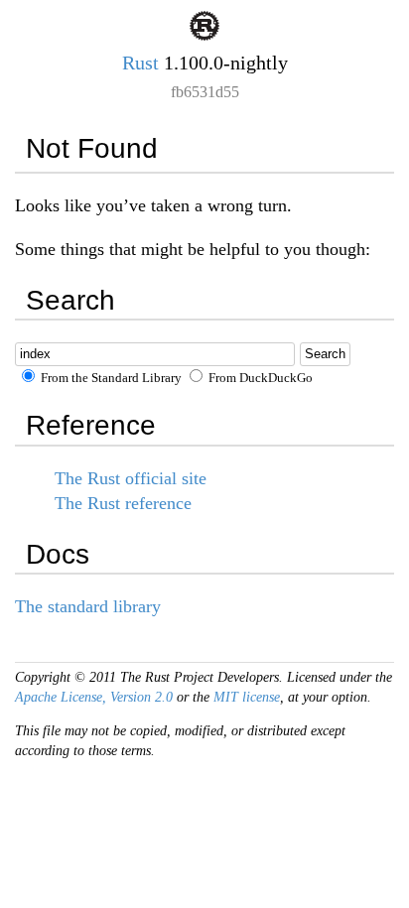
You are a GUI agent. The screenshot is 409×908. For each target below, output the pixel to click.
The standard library (88, 606)
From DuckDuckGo (259, 378)
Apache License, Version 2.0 (94, 697)
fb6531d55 (205, 91)
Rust (140, 62)
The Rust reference (123, 503)
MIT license (246, 697)
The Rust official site (130, 478)
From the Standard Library (110, 378)
